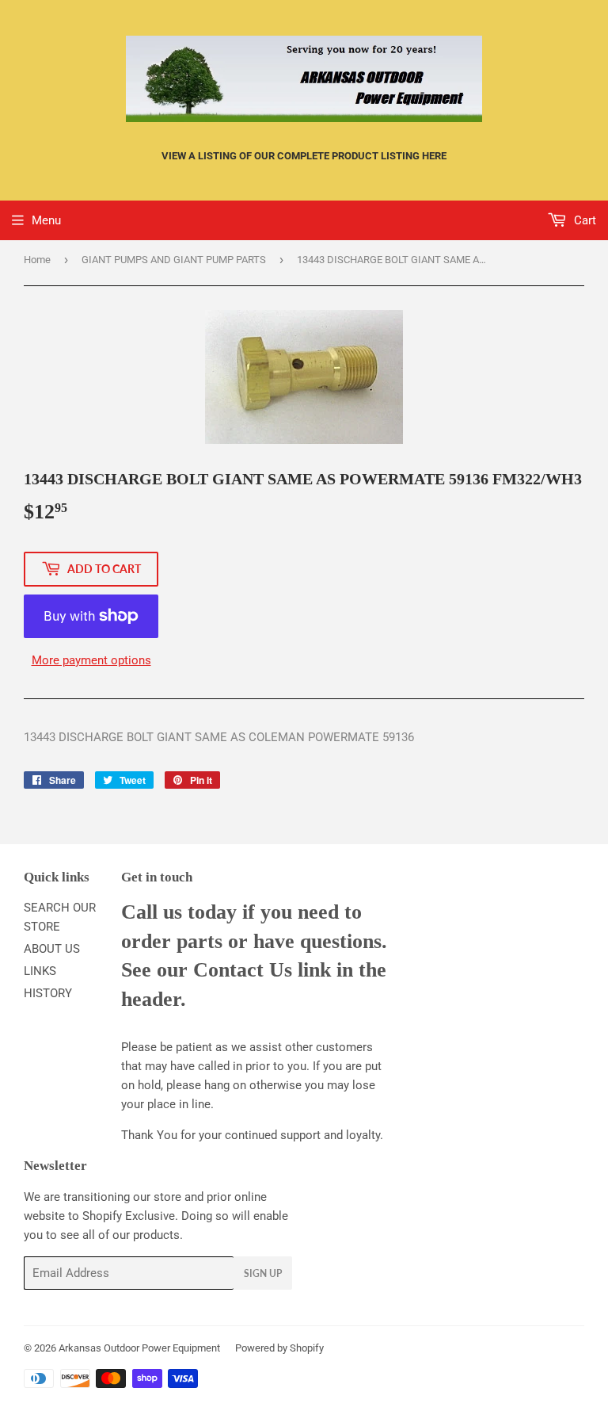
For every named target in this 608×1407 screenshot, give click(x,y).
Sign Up (263, 1273)
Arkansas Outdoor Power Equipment (139, 1348)
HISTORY (48, 993)
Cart (583, 220)
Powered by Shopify (279, 1348)
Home (37, 260)
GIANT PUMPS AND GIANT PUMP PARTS (174, 260)
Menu (46, 220)
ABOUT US (52, 949)
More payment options (91, 660)
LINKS (40, 971)
